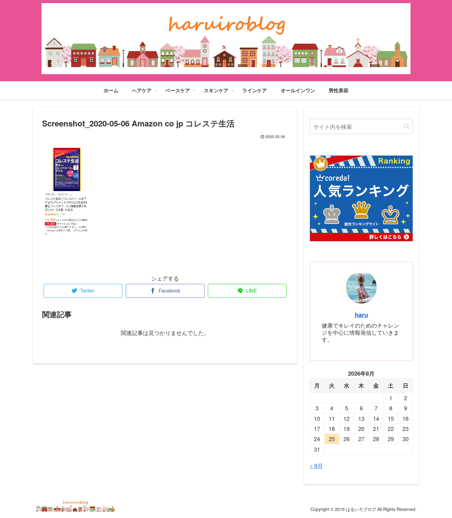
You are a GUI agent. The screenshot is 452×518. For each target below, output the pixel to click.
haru (361, 314)
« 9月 (316, 465)
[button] (406, 126)
